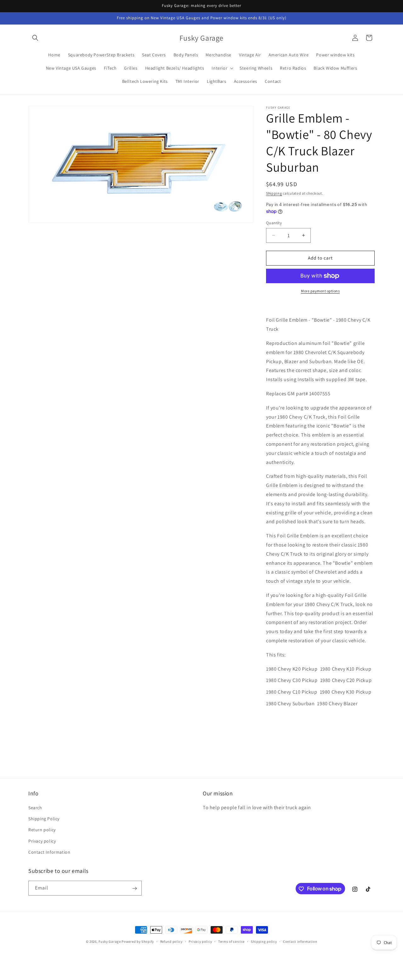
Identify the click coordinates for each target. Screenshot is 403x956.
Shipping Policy (44, 818)
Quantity (274, 223)
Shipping (274, 193)
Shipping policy (264, 941)
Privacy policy (42, 841)
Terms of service (231, 941)
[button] (35, 38)
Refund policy (171, 941)
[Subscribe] (134, 888)
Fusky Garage (110, 941)
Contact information (300, 941)
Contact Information (49, 852)
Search (35, 807)
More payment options (320, 291)
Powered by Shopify (138, 941)
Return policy (42, 830)
